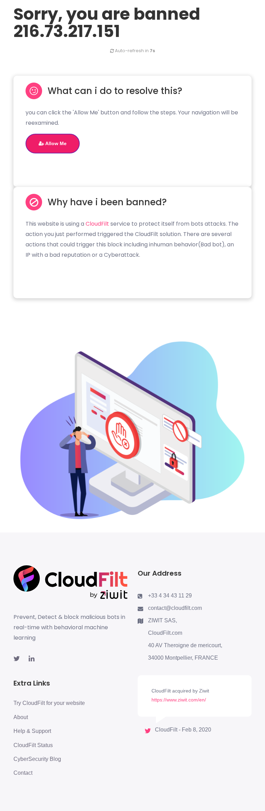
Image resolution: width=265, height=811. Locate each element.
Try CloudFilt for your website (49, 703)
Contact (22, 773)
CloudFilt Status (33, 745)
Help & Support (32, 731)
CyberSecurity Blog (37, 759)
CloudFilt (97, 224)
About (20, 717)
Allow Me (55, 143)
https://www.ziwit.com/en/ (178, 699)
